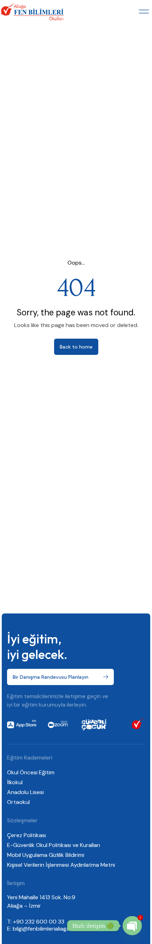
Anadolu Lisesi (25, 792)
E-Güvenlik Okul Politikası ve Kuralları (53, 845)
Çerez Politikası (26, 835)
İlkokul (15, 782)
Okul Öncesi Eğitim (30, 772)
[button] (143, 11)
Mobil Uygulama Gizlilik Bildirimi (45, 855)
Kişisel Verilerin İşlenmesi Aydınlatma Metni (61, 865)
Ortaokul (18, 802)
